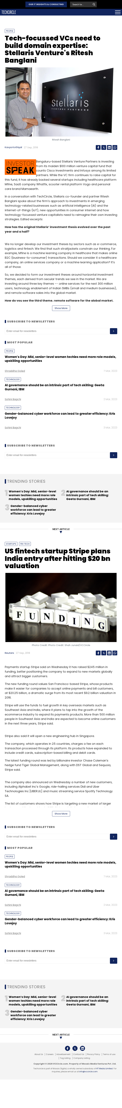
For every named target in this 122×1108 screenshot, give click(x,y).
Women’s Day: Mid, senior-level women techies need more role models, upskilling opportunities (60, 359)
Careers (50, 1054)
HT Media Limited (104, 1068)
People (9, 30)
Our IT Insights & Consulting (46, 4)
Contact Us (78, 1054)
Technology (13, 379)
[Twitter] (103, 147)
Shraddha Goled (15, 371)
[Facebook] (98, 147)
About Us (38, 1054)
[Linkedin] (109, 147)
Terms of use (109, 1054)
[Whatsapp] (114, 147)
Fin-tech (25, 543)
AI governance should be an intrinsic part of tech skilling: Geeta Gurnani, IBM (54, 387)
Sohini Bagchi (13, 399)
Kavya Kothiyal (13, 147)
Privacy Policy (93, 1054)
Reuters (9, 653)
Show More (61, 308)
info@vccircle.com (88, 1071)
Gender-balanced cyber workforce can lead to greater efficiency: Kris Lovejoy (60, 416)
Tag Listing (65, 1058)
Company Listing (81, 1058)
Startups (11, 543)
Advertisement (63, 1054)
